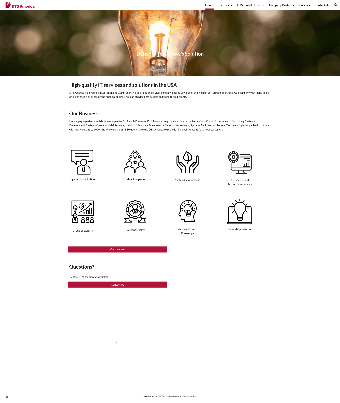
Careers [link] (304, 5)
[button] (336, 5)
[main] (170, 43)
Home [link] (209, 5)
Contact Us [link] (321, 5)
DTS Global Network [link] (250, 5)
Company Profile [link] (280, 5)
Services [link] (223, 5)
